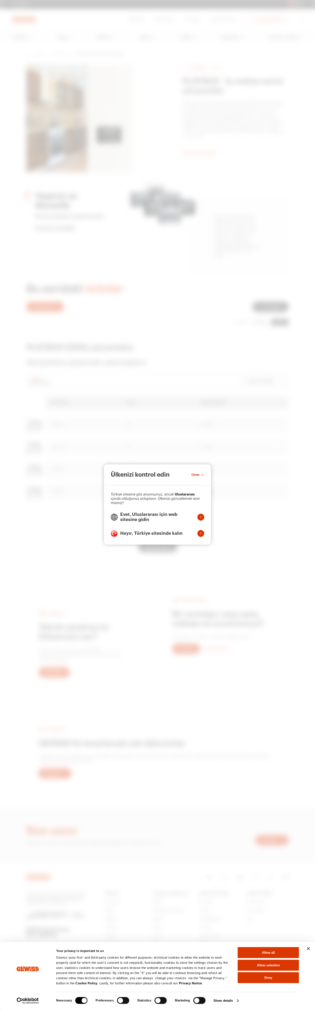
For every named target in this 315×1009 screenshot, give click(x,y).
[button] (157, 517)
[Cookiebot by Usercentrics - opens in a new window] (27, 1000)
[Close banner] (308, 948)
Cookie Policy (86, 983)
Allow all (268, 952)
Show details (223, 1000)
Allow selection (268, 965)
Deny (268, 977)
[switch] (123, 1000)
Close (195, 474)
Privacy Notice (190, 983)
